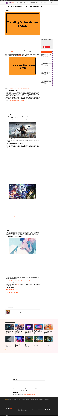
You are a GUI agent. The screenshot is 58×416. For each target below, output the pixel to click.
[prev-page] (41, 85)
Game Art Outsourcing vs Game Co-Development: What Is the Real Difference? (9, 331)
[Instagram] (50, 0)
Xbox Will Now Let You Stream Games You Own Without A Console (9, 344)
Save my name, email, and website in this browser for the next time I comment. (23, 390)
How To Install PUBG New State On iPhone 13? (13, 292)
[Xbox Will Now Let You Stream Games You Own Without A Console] (9, 339)
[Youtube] (56, 0)
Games (41, 2)
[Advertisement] (23, 41)
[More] (37, 317)
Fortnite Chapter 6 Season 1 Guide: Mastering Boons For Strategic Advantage (18, 331)
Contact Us (49, 415)
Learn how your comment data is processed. (29, 394)
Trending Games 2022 (10, 307)
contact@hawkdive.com (24, 412)
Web (24, 2)
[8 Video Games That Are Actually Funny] (48, 339)
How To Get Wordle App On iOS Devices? (12, 289)
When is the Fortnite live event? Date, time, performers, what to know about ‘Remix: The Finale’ (29, 331)
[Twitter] (54, 0)
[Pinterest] (52, 0)
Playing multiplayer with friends (15, 51)
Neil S (41, 56)
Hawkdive (11, 415)
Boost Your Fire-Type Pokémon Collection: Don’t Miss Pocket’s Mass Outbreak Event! (48, 331)
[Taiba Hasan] (8, 312)
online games (17, 284)
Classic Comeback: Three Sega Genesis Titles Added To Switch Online (38, 331)
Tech (27, 2)
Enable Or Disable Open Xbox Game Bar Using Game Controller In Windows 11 (19, 280)
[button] (52, 2)
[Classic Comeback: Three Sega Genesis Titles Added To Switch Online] (38, 327)
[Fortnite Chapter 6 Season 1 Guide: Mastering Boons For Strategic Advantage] (19, 327)
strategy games (20, 55)
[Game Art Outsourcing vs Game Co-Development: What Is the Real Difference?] (9, 327)
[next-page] (42, 85)
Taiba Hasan (7, 10)
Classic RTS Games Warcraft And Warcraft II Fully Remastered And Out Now (29, 344)
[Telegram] (53, 0)
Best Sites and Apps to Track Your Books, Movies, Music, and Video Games (18, 88)
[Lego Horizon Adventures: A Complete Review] (38, 339)
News (37, 2)
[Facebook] (49, 0)
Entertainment (32, 2)
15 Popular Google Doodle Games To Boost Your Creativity (16, 100)
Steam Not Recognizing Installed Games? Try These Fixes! (16, 216)
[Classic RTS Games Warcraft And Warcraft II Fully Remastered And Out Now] (29, 339)
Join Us (52, 415)
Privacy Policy (46, 415)
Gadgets (20, 2)
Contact (45, 2)
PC (17, 2)
